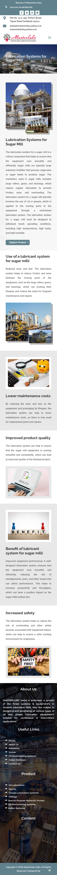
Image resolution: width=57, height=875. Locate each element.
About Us (13, 744)
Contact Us (14, 763)
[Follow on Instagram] (32, 13)
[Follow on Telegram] (37, 13)
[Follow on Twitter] (27, 13)
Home (11, 740)
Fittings (12, 796)
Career (12, 752)
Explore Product (17, 242)
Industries (13, 748)
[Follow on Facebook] (22, 13)
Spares (12, 789)
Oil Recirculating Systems (22, 756)
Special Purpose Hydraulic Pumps (26, 800)
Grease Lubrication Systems (23, 793)
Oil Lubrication (16, 785)
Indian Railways (17, 760)
